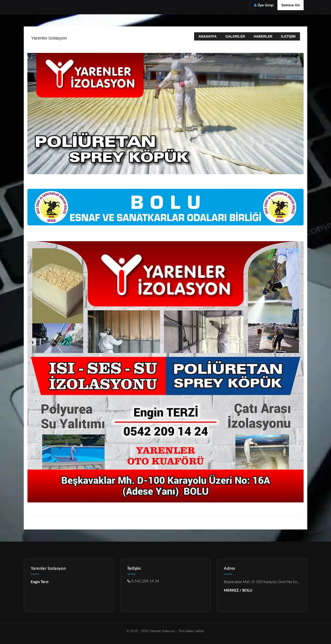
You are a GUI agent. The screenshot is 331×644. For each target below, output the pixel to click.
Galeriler (235, 36)
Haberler (263, 36)
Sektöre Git (290, 5)
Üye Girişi (266, 5)
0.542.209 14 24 (144, 581)
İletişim (288, 36)
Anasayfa (207, 36)
